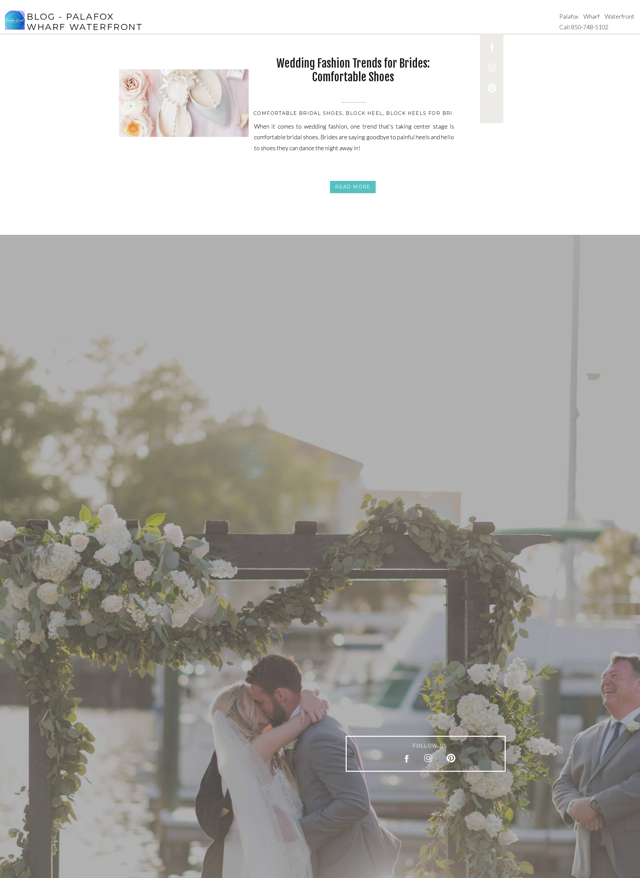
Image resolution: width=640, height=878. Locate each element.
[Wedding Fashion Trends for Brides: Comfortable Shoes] (184, 103)
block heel (364, 113)
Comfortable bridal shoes (298, 113)
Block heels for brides (425, 113)
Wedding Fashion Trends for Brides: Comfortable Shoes (353, 70)
